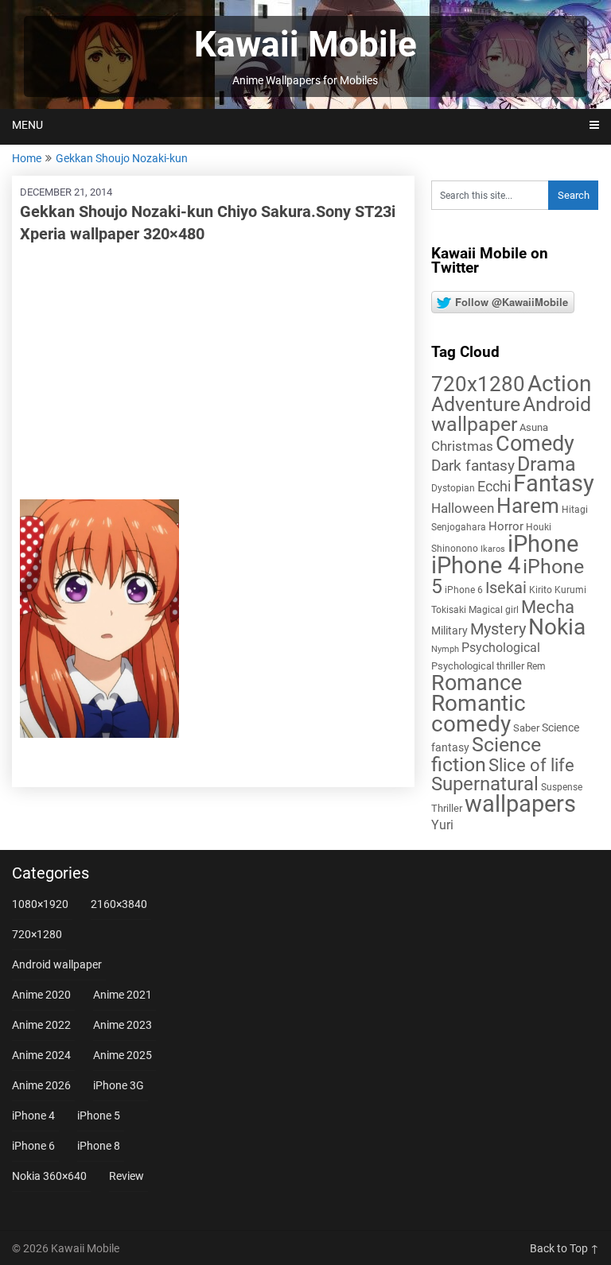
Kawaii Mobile (305, 44)
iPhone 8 (98, 1145)
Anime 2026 (41, 1085)
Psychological (500, 647)
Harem (527, 505)
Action (559, 384)
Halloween (462, 508)
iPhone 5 (98, 1115)
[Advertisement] (213, 372)
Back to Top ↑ (564, 1248)
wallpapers (520, 803)
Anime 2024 (41, 1055)
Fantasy (553, 483)
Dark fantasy (473, 466)
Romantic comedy (478, 713)
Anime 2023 (122, 1025)
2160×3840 (119, 904)
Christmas (462, 446)
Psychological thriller (477, 666)
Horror (505, 526)
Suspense (561, 787)
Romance (476, 683)
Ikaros (493, 549)
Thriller (446, 808)
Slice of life (531, 765)
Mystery (498, 629)
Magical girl (494, 609)
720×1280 (37, 934)
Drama (546, 463)
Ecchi (494, 486)
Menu (27, 124)
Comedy (535, 443)
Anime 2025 (122, 1055)
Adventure (475, 404)
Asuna (534, 427)
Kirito (540, 590)
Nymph (445, 649)
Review (126, 1176)
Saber (526, 728)
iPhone (543, 543)
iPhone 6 (464, 590)
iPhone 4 (475, 565)
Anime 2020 (41, 994)
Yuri (442, 824)
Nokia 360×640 (49, 1176)
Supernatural (485, 784)
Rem (536, 666)
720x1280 (478, 384)
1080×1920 (40, 904)
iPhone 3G (118, 1085)
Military (449, 630)
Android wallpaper (511, 414)
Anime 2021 (122, 994)
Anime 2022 (41, 1025)
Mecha (547, 607)
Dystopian (453, 488)
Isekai (506, 587)
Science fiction (486, 754)
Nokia (557, 627)
